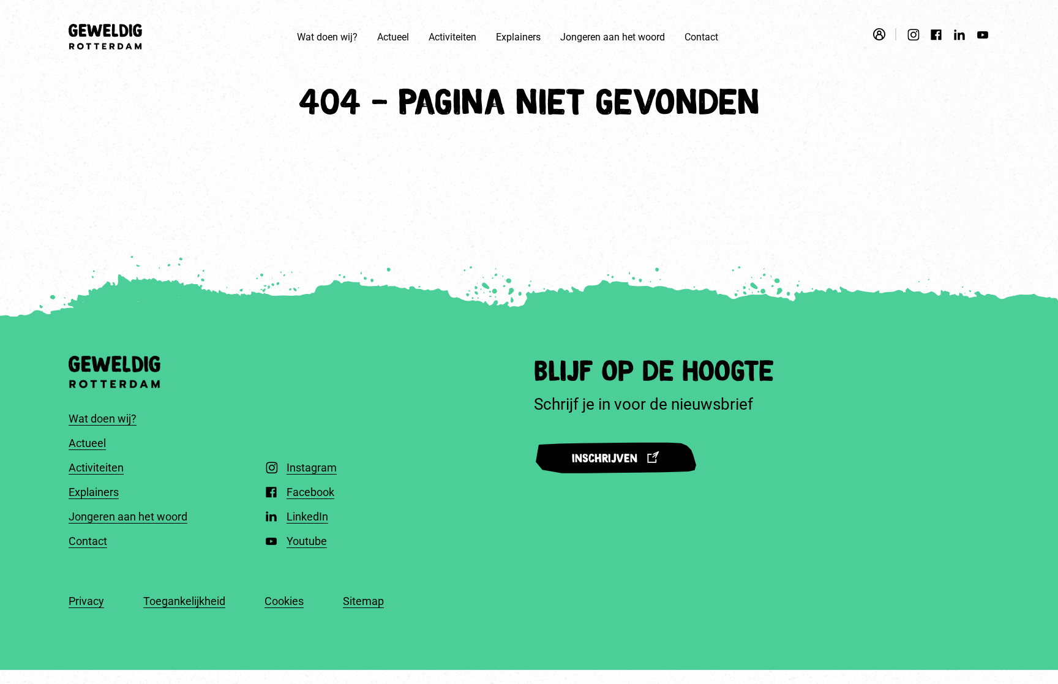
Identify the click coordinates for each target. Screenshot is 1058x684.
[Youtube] (982, 36)
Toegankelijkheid (184, 601)
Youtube (307, 541)
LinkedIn (307, 516)
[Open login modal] (884, 34)
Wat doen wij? (327, 37)
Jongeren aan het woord (612, 37)
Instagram (312, 467)
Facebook (310, 492)
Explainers (518, 37)
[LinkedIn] (959, 36)
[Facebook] (936, 36)
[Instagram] (913, 37)
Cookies (284, 601)
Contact (701, 37)
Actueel (393, 37)
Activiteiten (452, 37)
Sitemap (363, 601)
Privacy (86, 601)
